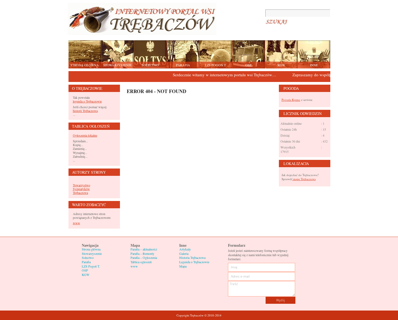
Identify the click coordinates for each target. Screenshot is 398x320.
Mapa (183, 266)
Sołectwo (88, 257)
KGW (85, 274)
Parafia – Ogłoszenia (144, 257)
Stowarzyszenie (92, 253)
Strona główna (91, 249)
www (76, 223)
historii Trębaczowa (85, 110)
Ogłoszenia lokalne (85, 135)
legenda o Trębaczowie (87, 101)
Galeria (183, 253)
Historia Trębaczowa (192, 257)
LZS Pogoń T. (91, 266)
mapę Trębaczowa (304, 179)
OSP (85, 270)
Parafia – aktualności (144, 249)
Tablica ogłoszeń (141, 262)
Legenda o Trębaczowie (194, 262)
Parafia (86, 262)
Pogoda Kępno (291, 100)
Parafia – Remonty (142, 253)
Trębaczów (142, 19)
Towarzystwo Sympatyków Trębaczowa (81, 189)
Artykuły (185, 249)
